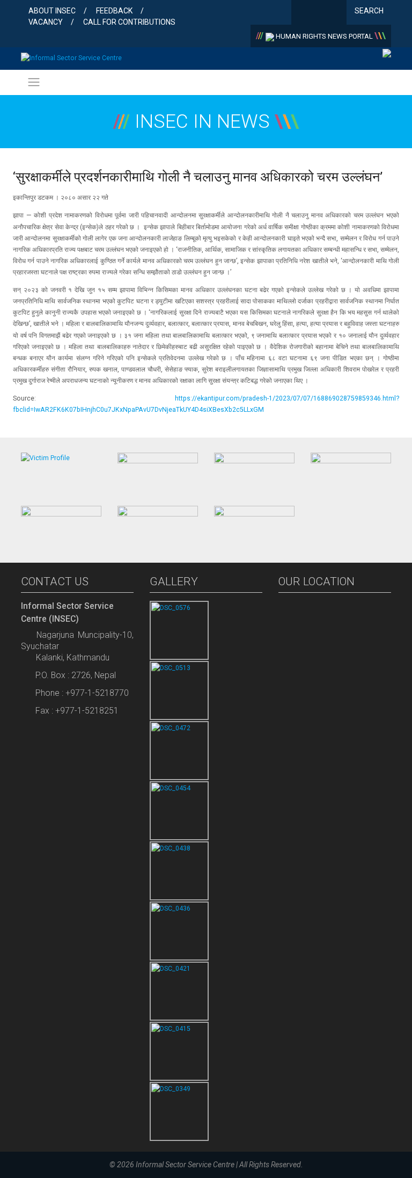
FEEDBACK (114, 10)
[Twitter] (319, 13)
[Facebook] (302, 13)
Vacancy (45, 22)
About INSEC (52, 10)
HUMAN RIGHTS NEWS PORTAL (324, 36)
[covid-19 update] (61, 525)
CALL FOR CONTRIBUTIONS (129, 22)
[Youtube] (336, 13)
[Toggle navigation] (33, 82)
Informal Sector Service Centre (185, 1164)
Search (370, 10)
